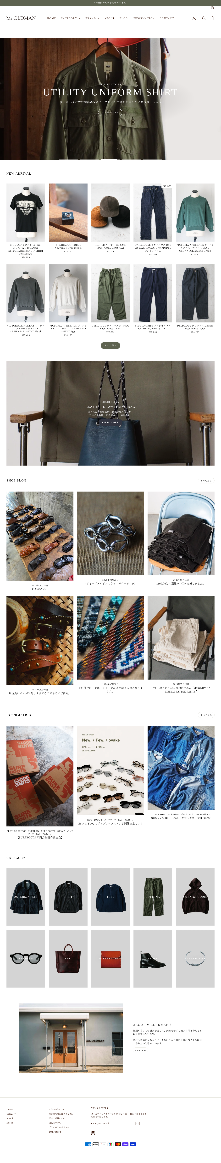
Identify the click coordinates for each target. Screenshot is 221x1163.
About (109, 18)
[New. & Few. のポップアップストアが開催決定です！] (110, 770)
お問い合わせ (55, 1131)
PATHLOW (33, 831)
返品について (55, 1122)
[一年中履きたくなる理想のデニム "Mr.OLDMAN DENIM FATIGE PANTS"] (181, 638)
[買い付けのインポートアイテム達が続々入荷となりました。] (110, 638)
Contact (167, 18)
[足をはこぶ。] (39, 536)
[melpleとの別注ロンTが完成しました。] (181, 533)
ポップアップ (110, 819)
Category (69, 18)
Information (144, 18)
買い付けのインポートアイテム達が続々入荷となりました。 (110, 689)
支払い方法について (58, 1109)
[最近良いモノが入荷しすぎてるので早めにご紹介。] (39, 640)
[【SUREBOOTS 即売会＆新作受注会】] (39, 776)
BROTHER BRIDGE (16, 831)
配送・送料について (58, 1118)
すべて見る (110, 345)
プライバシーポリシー (59, 1127)
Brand (91, 18)
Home (51, 18)
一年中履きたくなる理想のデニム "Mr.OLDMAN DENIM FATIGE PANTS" (181, 689)
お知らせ (61, 831)
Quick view (26, 238)
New (89, 819)
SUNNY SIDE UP (160, 814)
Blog (124, 18)
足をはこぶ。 (40, 589)
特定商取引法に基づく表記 (61, 1113)
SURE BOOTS (48, 831)
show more (140, 1050)
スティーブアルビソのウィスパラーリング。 (110, 583)
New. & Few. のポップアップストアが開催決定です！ (110, 823)
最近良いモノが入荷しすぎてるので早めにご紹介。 (40, 693)
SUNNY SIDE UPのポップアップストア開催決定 (181, 818)
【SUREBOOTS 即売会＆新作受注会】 (40, 837)
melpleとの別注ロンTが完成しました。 (181, 583)
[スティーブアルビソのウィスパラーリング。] (110, 533)
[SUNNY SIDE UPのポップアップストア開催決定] (181, 768)
